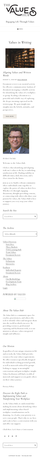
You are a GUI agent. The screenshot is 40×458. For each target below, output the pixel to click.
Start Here (10, 244)
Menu (21, 29)
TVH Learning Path (13, 249)
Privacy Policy (8, 386)
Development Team (13, 281)
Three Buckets (11, 247)
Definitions (10, 261)
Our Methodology (13, 279)
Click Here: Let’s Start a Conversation (18, 429)
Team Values (11, 252)
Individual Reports (13, 270)
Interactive (10, 264)
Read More (10, 116)
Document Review (13, 255)
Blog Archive (11, 284)
